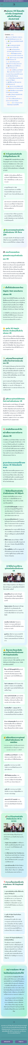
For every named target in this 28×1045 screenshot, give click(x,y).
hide (12, 34)
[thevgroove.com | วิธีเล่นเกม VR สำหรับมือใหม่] (14, 4)
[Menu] (2, 4)
